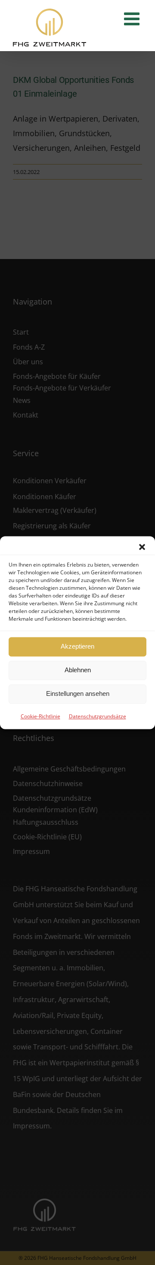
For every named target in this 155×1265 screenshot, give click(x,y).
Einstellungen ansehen (77, 693)
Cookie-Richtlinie (40, 716)
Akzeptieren (77, 646)
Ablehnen (78, 670)
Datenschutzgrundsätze (97, 716)
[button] (142, 547)
